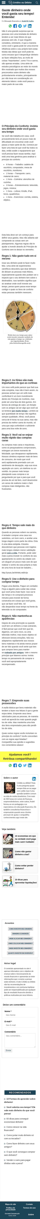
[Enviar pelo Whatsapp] (10, 26)
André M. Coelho (28, 21)
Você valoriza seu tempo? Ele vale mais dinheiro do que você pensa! (19, 1110)
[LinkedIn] (34, 779)
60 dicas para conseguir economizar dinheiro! (16, 1120)
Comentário (10, 1032)
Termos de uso (29, 1208)
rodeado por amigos (14, 652)
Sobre (31, 1214)
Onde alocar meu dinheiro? (20, 938)
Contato (29, 1204)
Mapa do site (10, 1204)
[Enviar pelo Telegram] (20, 26)
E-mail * (8, 1021)
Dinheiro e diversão (20, 934)
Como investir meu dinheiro (20, 929)
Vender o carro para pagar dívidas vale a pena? (17, 1162)
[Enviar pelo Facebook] (15, 26)
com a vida (12, 553)
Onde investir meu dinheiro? (20, 948)
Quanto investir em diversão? (20, 953)
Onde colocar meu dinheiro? (20, 943)
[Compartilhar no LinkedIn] (30, 26)
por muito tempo (20, 411)
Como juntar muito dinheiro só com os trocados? (19, 1137)
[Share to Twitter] (25, 26)
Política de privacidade (11, 1209)
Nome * (8, 1011)
